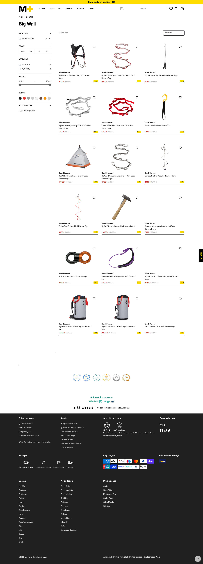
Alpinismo (64, 502)
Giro (20, 538)
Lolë (20, 530)
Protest (22, 498)
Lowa (21, 502)
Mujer (52, 9)
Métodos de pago (68, 436)
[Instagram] (165, 430)
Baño (63, 526)
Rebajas (106, 506)
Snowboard (65, 510)
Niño (60, 9)
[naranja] (45, 98)
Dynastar (22, 518)
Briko (21, 526)
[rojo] (24, 98)
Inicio (21, 17)
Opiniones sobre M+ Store (29, 436)
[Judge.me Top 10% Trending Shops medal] (126, 377)
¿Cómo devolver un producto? (72, 428)
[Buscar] (122, 8)
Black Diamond (24, 510)
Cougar (21, 534)
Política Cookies (135, 557)
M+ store (28, 557)
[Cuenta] (176, 8)
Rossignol (22, 490)
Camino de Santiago (68, 530)
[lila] (49, 98)
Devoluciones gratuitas (69, 432)
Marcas (69, 9)
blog (161, 425)
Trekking (64, 498)
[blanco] (36, 98)
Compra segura (24, 432)
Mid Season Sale (109, 494)
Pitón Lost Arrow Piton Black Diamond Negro (160, 327)
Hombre (42, 9)
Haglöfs (22, 486)
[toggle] (49, 38)
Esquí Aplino (65, 486)
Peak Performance (26, 522)
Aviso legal (107, 557)
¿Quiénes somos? (26, 424)
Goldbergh (23, 494)
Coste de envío (67, 447)
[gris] (28, 98)
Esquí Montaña (67, 490)
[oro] (32, 98)
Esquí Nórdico (66, 494)
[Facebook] (161, 430)
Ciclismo (64, 514)
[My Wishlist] (171, 8)
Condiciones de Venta (152, 557)
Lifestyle (64, 522)
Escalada (64, 506)
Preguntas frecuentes (69, 424)
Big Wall (29, 17)
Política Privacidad (120, 557)
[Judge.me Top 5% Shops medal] (116, 377)
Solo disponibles (29, 111)
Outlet (91, 9)
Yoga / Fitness (66, 518)
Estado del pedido (68, 440)
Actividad (80, 9)
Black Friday (108, 490)
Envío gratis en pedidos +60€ (101, 2)
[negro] (20, 98)
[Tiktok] (169, 430)
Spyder (21, 506)
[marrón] (40, 98)
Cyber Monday (108, 502)
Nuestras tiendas (25, 428)
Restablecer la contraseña (71, 444)
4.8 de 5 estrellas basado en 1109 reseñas (113, 408)
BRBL (21, 542)
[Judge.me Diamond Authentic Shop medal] (77, 377)
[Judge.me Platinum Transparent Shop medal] (96, 377)
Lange (21, 514)
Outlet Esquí (108, 498)
